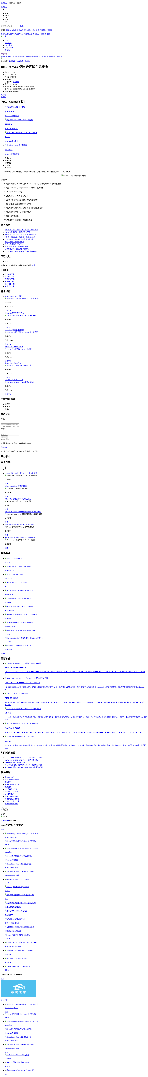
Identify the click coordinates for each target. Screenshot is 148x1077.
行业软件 (31, 56)
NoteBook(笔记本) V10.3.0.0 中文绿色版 (19, 524)
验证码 (3, 429)
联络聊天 (52, 56)
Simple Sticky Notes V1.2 (13, 363)
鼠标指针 (8, 50)
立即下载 (8, 310)
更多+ (3, 653)
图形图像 (17, 56)
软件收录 (12, 820)
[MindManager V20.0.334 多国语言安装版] (19, 382)
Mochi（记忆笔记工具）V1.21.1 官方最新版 (21, 473)
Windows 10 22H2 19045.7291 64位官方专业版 (21, 760)
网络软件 (4, 56)
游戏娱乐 (45, 56)
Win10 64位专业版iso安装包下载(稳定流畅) (20, 237)
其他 (4, 36)
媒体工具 (59, 56)
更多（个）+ (5, 1000)
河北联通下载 (9, 286)
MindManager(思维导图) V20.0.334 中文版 (20, 537)
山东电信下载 (9, 277)
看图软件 (8, 782)
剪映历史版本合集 (11, 804)
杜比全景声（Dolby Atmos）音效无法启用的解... (22, 251)
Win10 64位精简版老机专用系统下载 (17, 232)
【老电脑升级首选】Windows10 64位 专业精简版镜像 (24, 767)
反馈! (34, 265)
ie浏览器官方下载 (11, 789)
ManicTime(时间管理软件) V (14, 330)
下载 (6, 484)
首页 (2, 34)
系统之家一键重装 (45, 30)
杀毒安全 (38, 56)
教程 (48, 34)
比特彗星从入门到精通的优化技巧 (17, 249)
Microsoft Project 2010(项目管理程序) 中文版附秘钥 (23, 512)
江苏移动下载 (9, 279)
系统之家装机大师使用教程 (14, 242)
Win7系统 (15, 34)
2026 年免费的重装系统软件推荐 (16, 246)
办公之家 (36, 34)
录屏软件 (8, 787)
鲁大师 (21, 30)
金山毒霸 (15, 30)
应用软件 (24, 56)
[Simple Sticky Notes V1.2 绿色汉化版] (18, 365)
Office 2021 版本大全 (12, 801)
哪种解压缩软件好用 (12, 799)
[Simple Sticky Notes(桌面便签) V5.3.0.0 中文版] (21, 298)
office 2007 (35, 30)
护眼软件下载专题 (11, 792)
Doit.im (27, 61)
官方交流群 (5, 820)
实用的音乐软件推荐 (12, 780)
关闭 (2, 829)
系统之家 (4, 3)
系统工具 (11, 56)
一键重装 (43, 34)
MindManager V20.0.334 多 (14, 380)
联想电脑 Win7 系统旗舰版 (15, 762)
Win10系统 (8, 34)
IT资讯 (7, 40)
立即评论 (4, 447)
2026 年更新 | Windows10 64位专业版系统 (19, 239)
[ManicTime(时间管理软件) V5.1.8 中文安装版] (21, 332)
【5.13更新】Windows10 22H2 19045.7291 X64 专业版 (24, 758)
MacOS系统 (9, 47)
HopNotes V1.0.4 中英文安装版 (16, 486)
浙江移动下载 (9, 281)
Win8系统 (8, 43)
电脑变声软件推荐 (11, 796)
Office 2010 (27, 30)
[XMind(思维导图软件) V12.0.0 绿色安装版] (20, 315)
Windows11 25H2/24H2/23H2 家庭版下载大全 (20, 234)
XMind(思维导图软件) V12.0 (15, 313)
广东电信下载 (9, 274)
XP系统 (29, 34)
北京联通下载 (9, 284)
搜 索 (21, 26)
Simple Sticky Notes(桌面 (13, 296)
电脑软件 (20, 61)
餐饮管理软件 (9, 794)
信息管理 (16, 82)
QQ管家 (8, 30)
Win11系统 (23, 34)
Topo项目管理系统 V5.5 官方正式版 (18, 499)
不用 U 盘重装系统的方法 (14, 244)
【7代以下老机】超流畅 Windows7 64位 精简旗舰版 (23, 765)
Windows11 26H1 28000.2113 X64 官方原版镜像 (21, 230)
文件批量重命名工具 (12, 784)
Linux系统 (8, 45)
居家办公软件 (9, 777)
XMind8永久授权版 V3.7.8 (14, 347)
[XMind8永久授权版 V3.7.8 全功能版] (18, 349)
